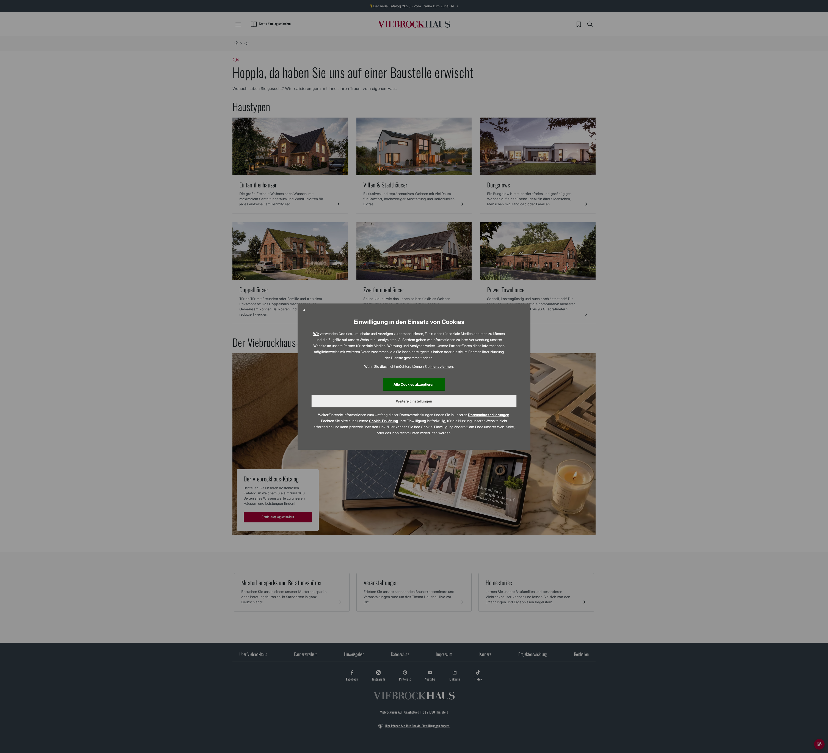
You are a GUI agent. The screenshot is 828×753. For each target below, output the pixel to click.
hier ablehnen (441, 366)
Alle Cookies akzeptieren (414, 384)
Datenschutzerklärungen (488, 415)
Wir (316, 334)
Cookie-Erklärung (383, 421)
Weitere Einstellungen (414, 401)
